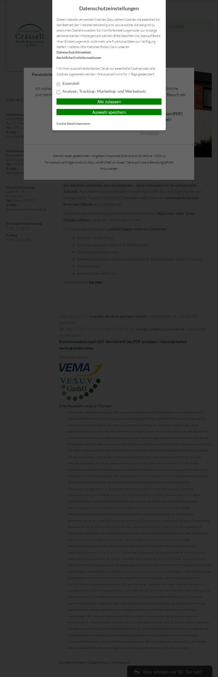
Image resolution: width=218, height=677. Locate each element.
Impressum (83, 123)
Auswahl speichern (109, 112)
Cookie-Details (66, 123)
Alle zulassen (109, 101)
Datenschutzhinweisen (73, 52)
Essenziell (70, 83)
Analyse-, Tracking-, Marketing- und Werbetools (104, 91)
